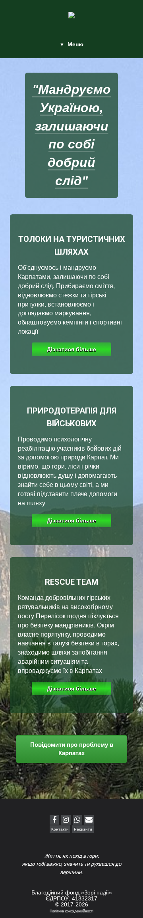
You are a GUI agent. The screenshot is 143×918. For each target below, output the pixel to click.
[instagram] (66, 820)
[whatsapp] (77, 820)
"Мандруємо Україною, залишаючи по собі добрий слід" (71, 135)
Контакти (60, 829)
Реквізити (83, 829)
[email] (89, 820)
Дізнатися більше (71, 349)
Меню (75, 44)
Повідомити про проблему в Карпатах (71, 748)
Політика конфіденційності (71, 911)
